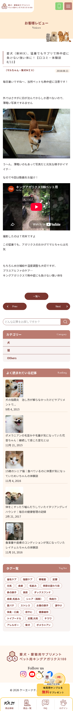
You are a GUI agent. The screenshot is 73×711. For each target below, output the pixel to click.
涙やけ (58, 605)
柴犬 (27, 625)
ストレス (25, 605)
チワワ (48, 618)
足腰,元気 (33, 618)
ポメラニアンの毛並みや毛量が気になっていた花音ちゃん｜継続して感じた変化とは (35, 437)
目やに (28, 612)
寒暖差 (42, 579)
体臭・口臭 (13, 612)
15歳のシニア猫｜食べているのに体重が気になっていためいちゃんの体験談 (35, 473)
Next (58, 306)
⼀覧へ (36, 296)
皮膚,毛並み (13, 598)
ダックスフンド (42, 592)
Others (11, 358)
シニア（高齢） (34, 598)
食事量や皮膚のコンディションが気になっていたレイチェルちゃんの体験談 (35, 544)
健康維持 (43, 612)
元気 (9, 585)
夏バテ (10, 605)
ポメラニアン (43, 625)
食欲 (25, 592)
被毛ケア (11, 579)
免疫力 (52, 598)
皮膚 (20, 585)
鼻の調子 (11, 592)
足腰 (54, 579)
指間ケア (27, 579)
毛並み (32, 585)
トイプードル (14, 618)
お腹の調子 (42, 605)
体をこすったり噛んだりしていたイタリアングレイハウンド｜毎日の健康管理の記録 (36, 509)
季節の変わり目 (51, 585)
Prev (14, 306)
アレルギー (13, 625)
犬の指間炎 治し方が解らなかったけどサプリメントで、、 (35, 402)
